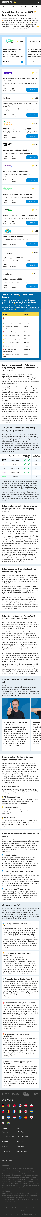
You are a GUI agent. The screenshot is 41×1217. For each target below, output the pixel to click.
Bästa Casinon (6, 1132)
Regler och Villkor (20, 1210)
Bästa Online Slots (22, 1137)
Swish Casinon (6, 1151)
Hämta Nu (6, 62)
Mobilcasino (5, 1141)
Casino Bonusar (6, 1156)
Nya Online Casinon (8, 1137)
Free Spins (12, 7)
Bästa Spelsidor (22, 7)
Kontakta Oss (13, 1207)
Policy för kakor (23, 1207)
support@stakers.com (31, 1214)
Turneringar (5, 1146)
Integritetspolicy (33, 1207)
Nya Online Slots (34, 7)
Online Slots (20, 1132)
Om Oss (6, 1207)
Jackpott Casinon (7, 1160)
